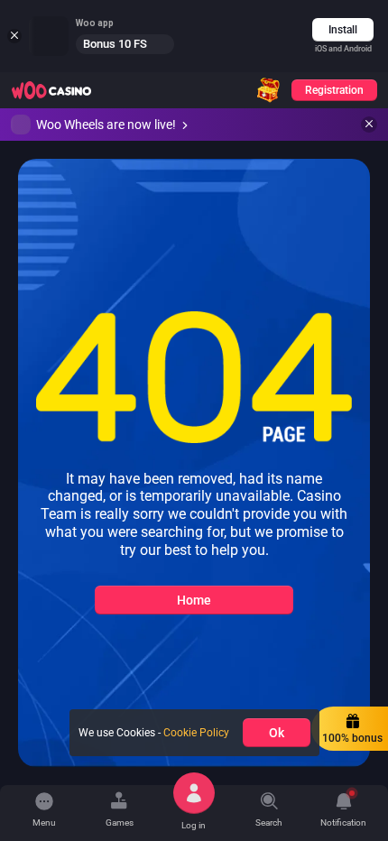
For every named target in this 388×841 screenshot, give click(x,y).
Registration (334, 90)
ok (276, 732)
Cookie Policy (196, 732)
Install (342, 29)
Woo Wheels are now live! (106, 124)
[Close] (369, 124)
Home (194, 600)
